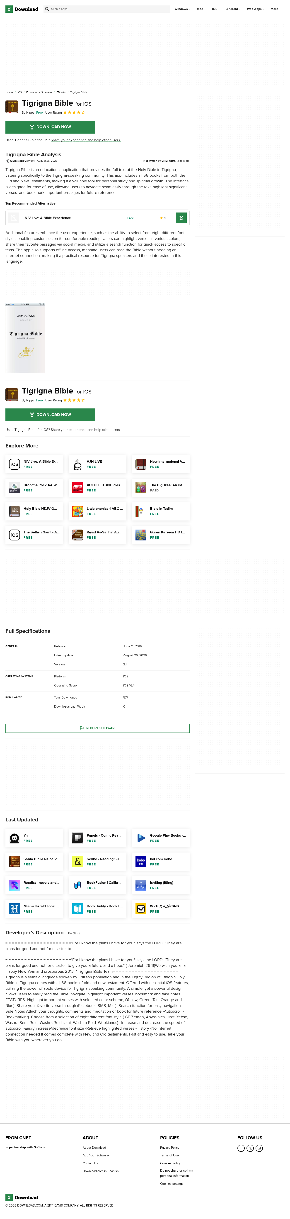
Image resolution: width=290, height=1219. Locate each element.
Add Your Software (96, 1155)
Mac (200, 9)
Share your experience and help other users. (86, 140)
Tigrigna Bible (57, 103)
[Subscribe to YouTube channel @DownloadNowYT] (259, 1148)
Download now (53, 127)
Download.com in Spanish (101, 1171)
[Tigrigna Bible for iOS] (11, 106)
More (274, 9)
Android (232, 9)
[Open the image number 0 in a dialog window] (25, 338)
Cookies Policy (170, 1163)
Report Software (101, 728)
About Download (94, 1148)
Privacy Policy (169, 1148)
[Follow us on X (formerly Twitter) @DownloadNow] (250, 1148)
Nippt (76, 933)
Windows (181, 9)
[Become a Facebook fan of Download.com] (241, 1148)
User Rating (53, 113)
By (28, 113)
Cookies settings (172, 1184)
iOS (214, 9)
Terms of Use (169, 1155)
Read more (183, 160)
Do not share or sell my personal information (176, 1173)
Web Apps (254, 9)
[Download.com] (21, 9)
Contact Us (90, 1163)
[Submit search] (47, 9)
